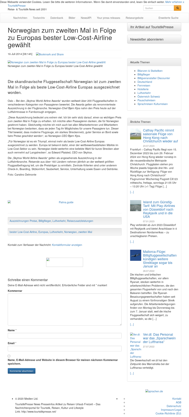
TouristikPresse (17, 5)
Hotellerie (143, 89)
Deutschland (145, 82)
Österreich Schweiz (149, 96)
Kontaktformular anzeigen (67, 245)
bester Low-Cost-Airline (23, 232)
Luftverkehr (59, 221)
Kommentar (15, 291)
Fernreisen (144, 85)
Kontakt (176, 398)
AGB (178, 402)
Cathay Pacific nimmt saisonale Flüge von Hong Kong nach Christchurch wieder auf (160, 135)
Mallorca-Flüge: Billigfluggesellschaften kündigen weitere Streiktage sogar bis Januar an (160, 258)
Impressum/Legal (171, 409)
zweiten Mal (85, 232)
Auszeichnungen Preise (23, 221)
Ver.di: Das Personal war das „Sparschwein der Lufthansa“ (159, 338)
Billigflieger (45, 221)
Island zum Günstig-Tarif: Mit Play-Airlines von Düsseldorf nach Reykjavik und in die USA (159, 209)
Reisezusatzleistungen (80, 221)
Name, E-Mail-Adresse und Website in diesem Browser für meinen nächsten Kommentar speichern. (63, 361)
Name (11, 330)
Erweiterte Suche (168, 18)
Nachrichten (20, 18)
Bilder (72, 18)
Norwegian (70, 232)
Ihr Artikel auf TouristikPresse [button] (151, 26)
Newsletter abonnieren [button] (147, 39)
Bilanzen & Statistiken (150, 70)
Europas (43, 232)
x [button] (183, 2)
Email (11, 343)
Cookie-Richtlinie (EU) (168, 413)
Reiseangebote (134, 18)
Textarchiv (39, 18)
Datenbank (56, 18)
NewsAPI (86, 18)
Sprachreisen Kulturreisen (153, 104)
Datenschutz (174, 406)
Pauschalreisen (146, 100)
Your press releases (108, 18)
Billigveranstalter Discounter (154, 78)
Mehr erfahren (173, 2)
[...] (132, 192)
